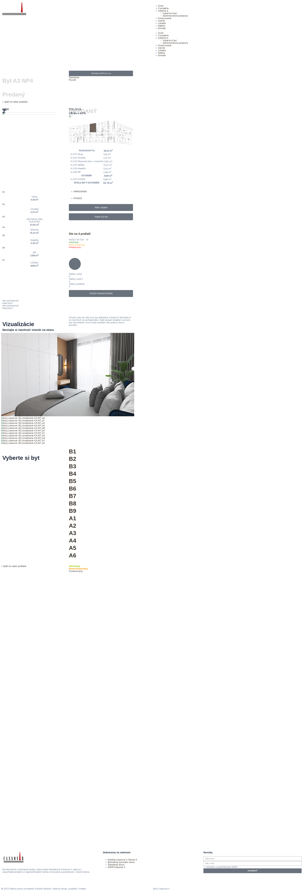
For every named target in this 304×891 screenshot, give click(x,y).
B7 (72, 496)
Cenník (161, 21)
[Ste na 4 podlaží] (72, 226)
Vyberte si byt (170, 13)
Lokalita (162, 23)
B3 (72, 466)
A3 (72, 533)
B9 (72, 511)
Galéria (161, 26)
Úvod (160, 6)
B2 (72, 459)
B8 (72, 503)
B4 (72, 474)
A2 (72, 526)
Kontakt (162, 28)
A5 (72, 548)
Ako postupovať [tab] (10, 300)
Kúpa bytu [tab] (7, 303)
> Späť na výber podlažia (14, 102)
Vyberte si (163, 11)
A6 (72, 555)
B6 (72, 488)
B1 (72, 451)
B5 (72, 481)
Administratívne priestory (175, 16)
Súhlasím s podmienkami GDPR (222, 867)
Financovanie (164, 18)
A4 (72, 540)
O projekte (163, 8)
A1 (72, 518)
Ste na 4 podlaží (80, 233)
